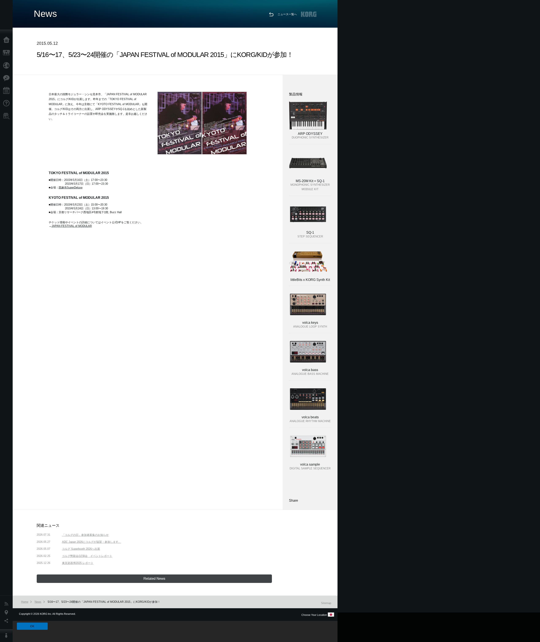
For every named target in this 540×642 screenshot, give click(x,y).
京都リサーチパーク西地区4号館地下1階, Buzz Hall (90, 212)
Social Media (7, 621)
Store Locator (7, 116)
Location (7, 612)
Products (7, 52)
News (7, 604)
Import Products (7, 65)
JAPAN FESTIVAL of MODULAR (71, 226)
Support (7, 103)
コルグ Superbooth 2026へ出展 (81, 548)
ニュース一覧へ (287, 14)
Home (7, 40)
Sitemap (326, 603)
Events (7, 90)
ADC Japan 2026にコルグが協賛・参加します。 (91, 541)
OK (32, 626)
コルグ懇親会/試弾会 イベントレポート (87, 556)
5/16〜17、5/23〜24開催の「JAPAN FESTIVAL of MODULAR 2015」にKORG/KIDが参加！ (104, 601)
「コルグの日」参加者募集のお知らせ (85, 534)
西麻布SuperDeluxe (70, 187)
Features (7, 78)
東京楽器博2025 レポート (77, 563)
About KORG (7, 635)
